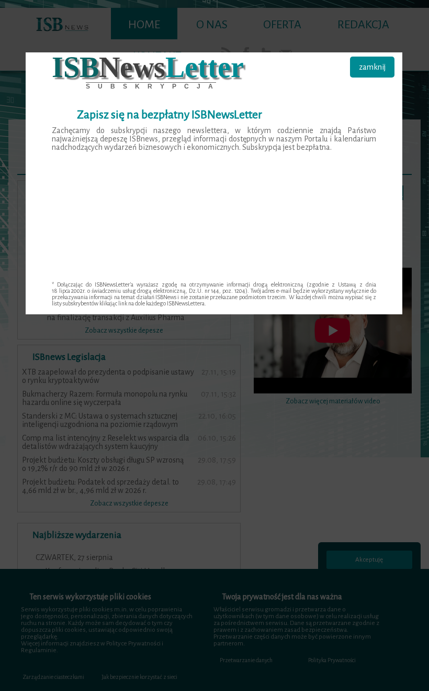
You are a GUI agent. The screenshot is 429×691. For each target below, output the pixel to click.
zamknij (372, 67)
